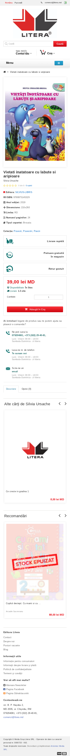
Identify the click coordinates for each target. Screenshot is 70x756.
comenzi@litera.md (53, 3)
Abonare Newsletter (16, 685)
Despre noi (8, 641)
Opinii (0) (26, 389)
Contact (7, 637)
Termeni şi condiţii (12, 673)
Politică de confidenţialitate (17, 669)
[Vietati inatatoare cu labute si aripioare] (35, 122)
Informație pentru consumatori (18, 661)
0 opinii (29, 186)
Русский (18, 3)
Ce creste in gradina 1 (17, 491)
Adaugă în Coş (36, 309)
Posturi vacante (11, 645)
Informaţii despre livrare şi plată (19, 665)
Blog (5, 649)
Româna (8, 3)
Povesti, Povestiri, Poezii (27, 231)
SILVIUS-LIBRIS (23, 192)
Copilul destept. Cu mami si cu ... (23, 603)
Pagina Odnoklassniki (17, 693)
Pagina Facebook (15, 689)
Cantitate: (11, 297)
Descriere (11, 389)
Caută (60, 43)
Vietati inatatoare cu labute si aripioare (30, 72)
